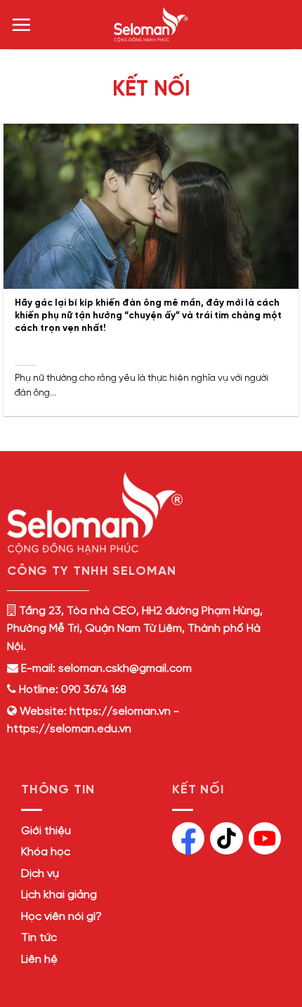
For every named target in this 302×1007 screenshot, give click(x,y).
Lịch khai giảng (59, 895)
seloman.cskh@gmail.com (125, 669)
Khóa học (45, 852)
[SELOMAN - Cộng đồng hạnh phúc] (151, 24)
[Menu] (21, 24)
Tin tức (39, 938)
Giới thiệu (46, 831)
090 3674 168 (92, 690)
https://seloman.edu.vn (69, 729)
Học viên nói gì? (61, 917)
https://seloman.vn (120, 711)
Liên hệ (39, 960)
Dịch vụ (40, 874)
